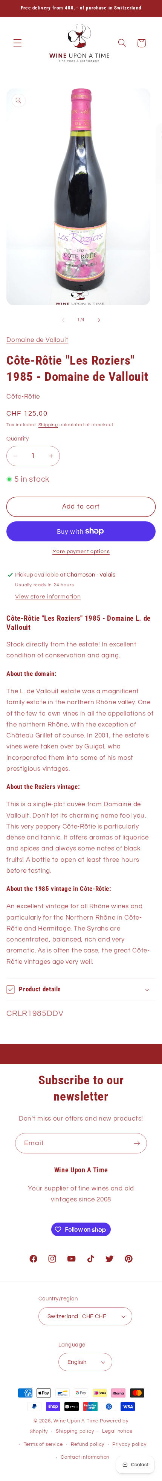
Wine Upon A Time (75, 1421)
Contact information (85, 1457)
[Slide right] (98, 320)
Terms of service (43, 1444)
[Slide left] (63, 320)
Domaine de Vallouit (37, 340)
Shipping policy (75, 1431)
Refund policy (87, 1444)
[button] (17, 43)
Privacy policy (129, 1444)
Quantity (17, 439)
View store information (48, 597)
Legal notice (117, 1431)
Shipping (48, 425)
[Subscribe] (137, 1143)
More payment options (81, 551)
